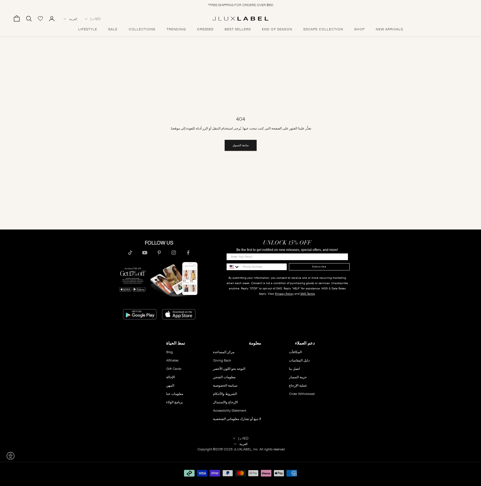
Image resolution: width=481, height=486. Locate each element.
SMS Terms (307, 293)
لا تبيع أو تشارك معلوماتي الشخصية (237, 419)
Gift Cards (173, 369)
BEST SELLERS (238, 29)
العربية (73, 19)
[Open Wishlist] (40, 18)
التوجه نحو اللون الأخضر (229, 369)
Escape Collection (323, 29)
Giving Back (222, 360)
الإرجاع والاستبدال (225, 402)
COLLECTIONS (142, 29)
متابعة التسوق (241, 145)
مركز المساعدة (223, 352)
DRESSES (205, 29)
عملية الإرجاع (298, 385)
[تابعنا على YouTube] (145, 252)
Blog (169, 352)
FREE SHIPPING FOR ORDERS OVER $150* (240, 5)
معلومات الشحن (224, 377)
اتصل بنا (294, 369)
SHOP (359, 29)
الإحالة (170, 377)
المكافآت (295, 352)
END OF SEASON (277, 29)
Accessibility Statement (229, 410)
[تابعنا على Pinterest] (159, 252)
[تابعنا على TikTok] (130, 252)
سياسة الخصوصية (225, 385)
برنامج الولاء (174, 402)
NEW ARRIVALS (389, 29)
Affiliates (172, 360)
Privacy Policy (284, 293)
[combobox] (233, 266)
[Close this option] (10, 456)
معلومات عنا (174, 394)
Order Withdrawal (302, 394)
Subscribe (319, 266)
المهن (170, 385)
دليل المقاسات (299, 360)
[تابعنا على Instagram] (173, 252)
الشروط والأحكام (225, 394)
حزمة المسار (298, 377)
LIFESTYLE (87, 29)
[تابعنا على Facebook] (188, 252)
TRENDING (176, 29)
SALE (112, 29)
